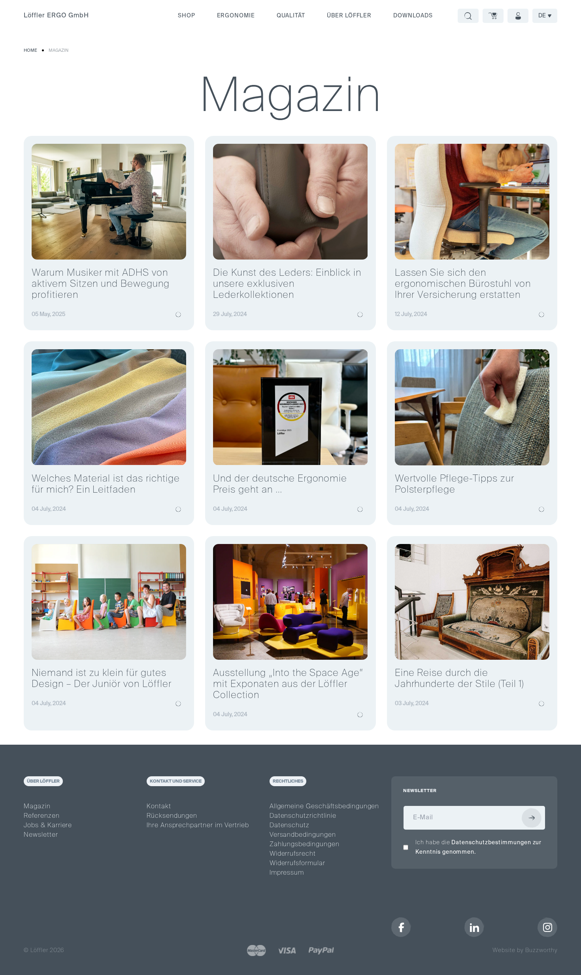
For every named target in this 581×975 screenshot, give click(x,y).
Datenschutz (290, 826)
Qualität (291, 16)
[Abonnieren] (531, 818)
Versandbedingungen (303, 835)
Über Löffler (349, 16)
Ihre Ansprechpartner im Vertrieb (198, 826)
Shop (186, 16)
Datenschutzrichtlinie (303, 816)
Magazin (58, 50)
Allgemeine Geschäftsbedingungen (324, 807)
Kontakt (159, 807)
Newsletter (41, 835)
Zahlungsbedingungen (305, 844)
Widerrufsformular (297, 863)
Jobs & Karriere (48, 826)
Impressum (287, 873)
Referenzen (42, 816)
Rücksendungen (172, 816)
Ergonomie (236, 16)
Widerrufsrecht (293, 854)
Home (30, 50)
